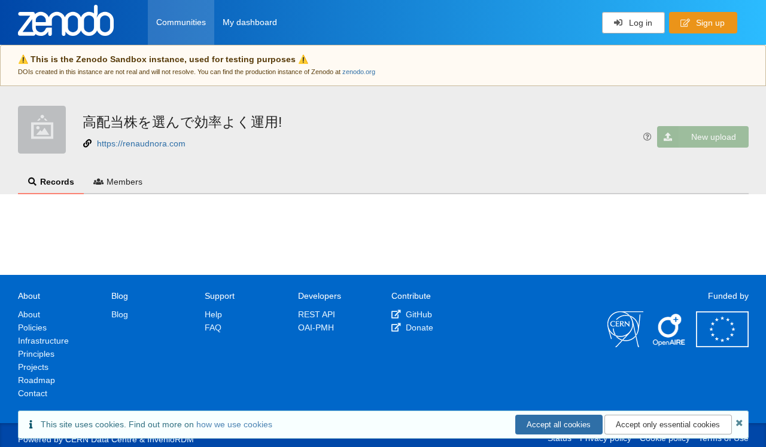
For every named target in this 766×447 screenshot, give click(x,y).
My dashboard (250, 22)
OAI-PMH (316, 327)
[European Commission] (722, 344)
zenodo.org (358, 71)
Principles (36, 354)
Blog (119, 314)
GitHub (417, 314)
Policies (32, 327)
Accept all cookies (559, 424)
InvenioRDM (170, 439)
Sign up (709, 22)
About (29, 314)
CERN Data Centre (101, 439)
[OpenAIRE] (670, 344)
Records (57, 181)
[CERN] (625, 344)
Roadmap (36, 380)
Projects (33, 367)
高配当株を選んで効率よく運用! (182, 122)
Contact (32, 393)
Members (124, 181)
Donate (418, 327)
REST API (316, 314)
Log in (639, 22)
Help (213, 314)
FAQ (213, 327)
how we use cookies (234, 424)
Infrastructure (43, 340)
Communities (181, 22)
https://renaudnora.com (141, 143)
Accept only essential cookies (668, 424)
